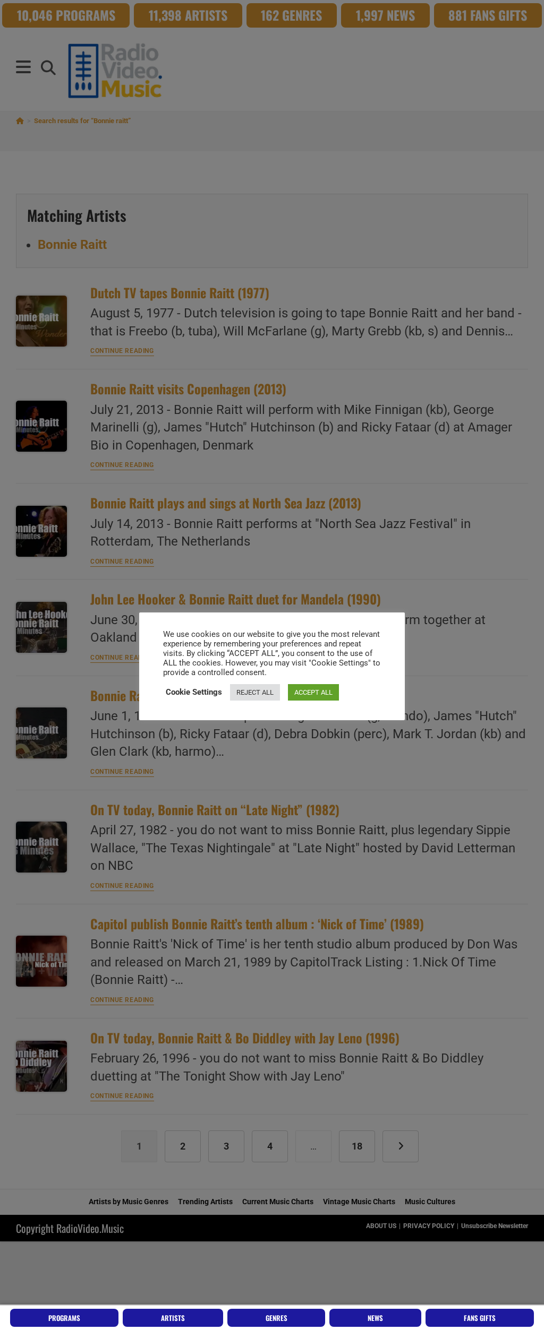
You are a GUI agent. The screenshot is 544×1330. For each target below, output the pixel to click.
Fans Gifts (480, 1317)
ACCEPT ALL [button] (313, 692)
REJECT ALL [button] (255, 692)
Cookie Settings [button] (194, 692)
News (375, 1317)
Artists (173, 1317)
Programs (64, 1317)
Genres (276, 1317)
